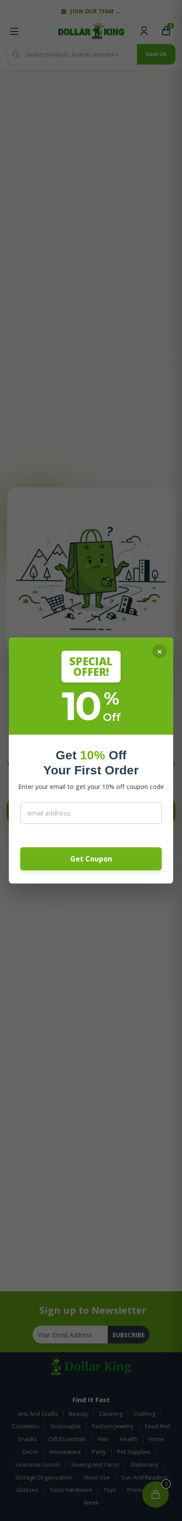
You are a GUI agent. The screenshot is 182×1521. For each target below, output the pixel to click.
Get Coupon (91, 859)
